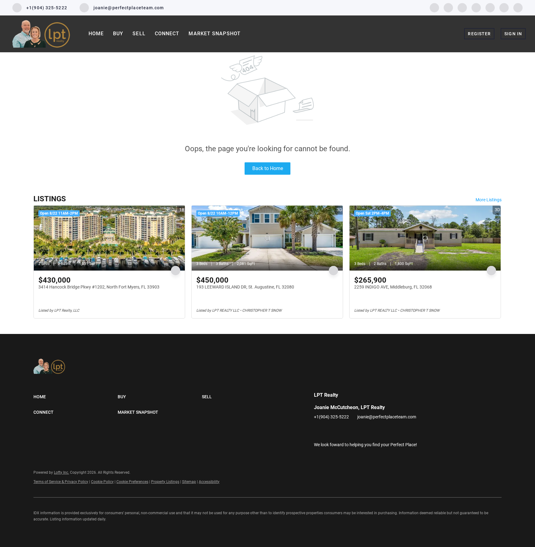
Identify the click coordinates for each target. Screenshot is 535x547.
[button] (75, 396)
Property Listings (165, 482)
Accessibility (209, 482)
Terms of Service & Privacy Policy (60, 482)
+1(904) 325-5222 (331, 416)
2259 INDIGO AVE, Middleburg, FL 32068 (393, 286)
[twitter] (462, 7)
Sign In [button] (513, 33)
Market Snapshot (215, 33)
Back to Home (267, 168)
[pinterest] (504, 7)
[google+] (518, 7)
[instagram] (476, 7)
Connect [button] (167, 33)
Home (96, 33)
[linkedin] (448, 7)
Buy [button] (118, 33)
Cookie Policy (102, 482)
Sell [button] (139, 33)
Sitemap (189, 482)
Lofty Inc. (61, 472)
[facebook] (434, 7)
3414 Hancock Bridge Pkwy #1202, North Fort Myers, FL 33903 (98, 286)
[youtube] (490, 7)
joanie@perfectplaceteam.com (386, 416)
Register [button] (479, 33)
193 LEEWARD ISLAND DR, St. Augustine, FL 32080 (245, 286)
